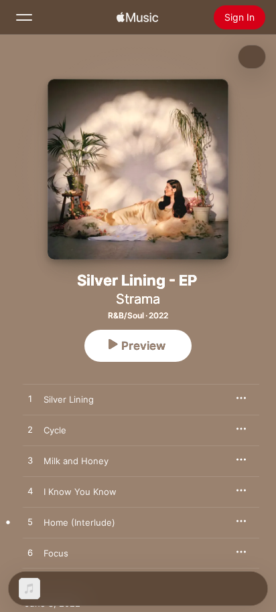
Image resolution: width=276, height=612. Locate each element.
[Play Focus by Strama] (30, 553)
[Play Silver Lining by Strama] (30, 399)
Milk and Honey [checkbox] (76, 460)
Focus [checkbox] (56, 553)
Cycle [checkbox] (55, 430)
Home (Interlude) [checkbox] (79, 522)
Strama (138, 299)
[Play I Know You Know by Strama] (30, 492)
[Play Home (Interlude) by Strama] (30, 522)
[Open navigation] (24, 17)
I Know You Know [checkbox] (80, 491)
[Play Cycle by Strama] (30, 430)
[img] (137, 17)
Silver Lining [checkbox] (69, 399)
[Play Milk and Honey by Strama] (30, 461)
